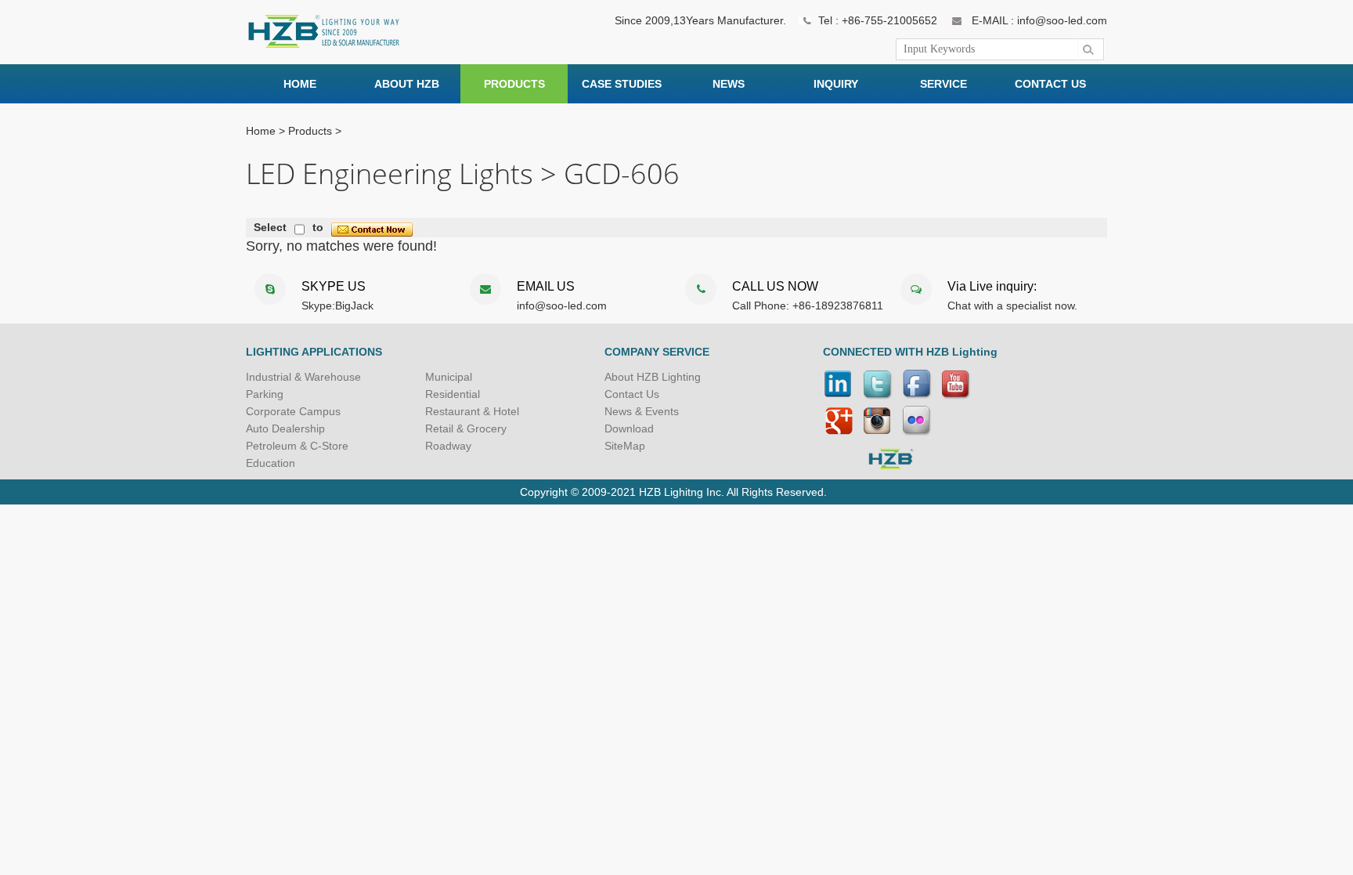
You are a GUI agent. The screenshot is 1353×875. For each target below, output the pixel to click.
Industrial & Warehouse (303, 377)
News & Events (641, 411)
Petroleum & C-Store (297, 445)
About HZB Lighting (652, 377)
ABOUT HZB (406, 84)
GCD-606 (622, 174)
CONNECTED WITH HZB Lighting (910, 351)
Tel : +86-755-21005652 (877, 20)
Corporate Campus (293, 411)
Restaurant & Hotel (472, 411)
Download (629, 428)
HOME (299, 84)
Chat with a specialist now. (1012, 305)
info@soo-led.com (562, 305)
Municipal (448, 377)
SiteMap (624, 445)
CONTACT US (1050, 84)
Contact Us (631, 394)
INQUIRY (836, 84)
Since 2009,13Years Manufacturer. (700, 20)
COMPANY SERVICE (656, 351)
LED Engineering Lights (389, 174)
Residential (452, 394)
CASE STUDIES (622, 84)
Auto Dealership (285, 428)
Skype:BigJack (337, 305)
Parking (264, 394)
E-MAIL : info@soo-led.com (1039, 20)
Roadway (448, 445)
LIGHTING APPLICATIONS (314, 351)
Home (261, 131)
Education (270, 463)
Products (310, 131)
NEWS (729, 84)
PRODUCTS (514, 84)
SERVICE (943, 84)
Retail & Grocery (466, 428)
